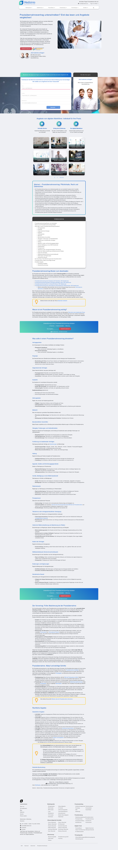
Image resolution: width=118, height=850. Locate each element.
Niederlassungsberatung (80, 817)
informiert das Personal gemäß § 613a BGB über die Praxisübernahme (67, 504)
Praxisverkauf (43, 632)
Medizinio (34, 787)
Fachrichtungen (74, 7)
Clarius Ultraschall (62, 822)
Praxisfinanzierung (90, 818)
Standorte (22, 821)
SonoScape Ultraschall (63, 829)
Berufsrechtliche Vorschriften (44, 237)
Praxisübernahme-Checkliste (72, 670)
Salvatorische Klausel (42, 257)
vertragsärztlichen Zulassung (41, 518)
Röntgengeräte (51, 806)
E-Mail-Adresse (24, 100)
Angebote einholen (26, 48)
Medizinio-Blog (39, 787)
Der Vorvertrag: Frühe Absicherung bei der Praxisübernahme (48, 258)
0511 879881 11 (95, 3)
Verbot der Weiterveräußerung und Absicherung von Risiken (51, 251)
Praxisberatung (62, 7)
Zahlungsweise (41, 234)
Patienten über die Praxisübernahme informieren (62, 699)
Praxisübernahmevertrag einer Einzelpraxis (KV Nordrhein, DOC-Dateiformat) (52, 280)
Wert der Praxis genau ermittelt (71, 677)
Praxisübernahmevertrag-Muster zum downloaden (46, 223)
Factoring (60, 838)
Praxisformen (88, 820)
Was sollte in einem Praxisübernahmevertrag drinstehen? (47, 226)
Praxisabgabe (59, 673)
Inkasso (49, 840)
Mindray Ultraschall (62, 831)
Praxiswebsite (89, 808)
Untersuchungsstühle (62, 809)
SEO (76, 809)
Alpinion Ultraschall (52, 824)
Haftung (39, 241)
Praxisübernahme (89, 817)
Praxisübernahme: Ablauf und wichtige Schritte (45, 260)
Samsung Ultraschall (52, 829)
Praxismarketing (79, 804)
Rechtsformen (78, 822)
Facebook (24, 827)
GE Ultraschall (61, 824)
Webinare (22, 812)
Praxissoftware (51, 7)
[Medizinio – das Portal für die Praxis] (27, 3)
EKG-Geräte (50, 808)
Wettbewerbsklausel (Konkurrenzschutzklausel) (48, 254)
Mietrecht (40, 235)
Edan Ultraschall (51, 831)
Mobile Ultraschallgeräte (63, 814)
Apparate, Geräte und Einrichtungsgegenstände (48, 243)
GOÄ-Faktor (50, 838)
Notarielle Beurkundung (43, 265)
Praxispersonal (41, 248)
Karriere (22, 814)
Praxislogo (77, 808)
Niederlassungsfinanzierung (76, 682)
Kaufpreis (40, 232)
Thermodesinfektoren (63, 811)
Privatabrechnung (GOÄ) (63, 836)
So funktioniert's (23, 808)
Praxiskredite (43, 683)
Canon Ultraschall (52, 822)
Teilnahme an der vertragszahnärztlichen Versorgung (49, 249)
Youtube (23, 829)
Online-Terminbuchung (80, 829)
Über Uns (22, 806)
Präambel (40, 229)
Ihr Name (23, 93)
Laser (49, 811)
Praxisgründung (78, 818)
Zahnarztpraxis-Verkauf (54, 632)
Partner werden (23, 816)
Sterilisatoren (51, 813)
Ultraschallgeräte (62, 806)
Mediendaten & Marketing (25, 819)
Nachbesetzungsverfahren (68, 728)
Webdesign (77, 811)
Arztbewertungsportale (80, 806)
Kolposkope (60, 816)
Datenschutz (33, 845)
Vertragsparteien (41, 227)
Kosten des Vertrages (42, 252)
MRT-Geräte (50, 809)
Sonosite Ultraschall (62, 825)
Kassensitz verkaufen (62, 300)
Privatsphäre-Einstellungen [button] (42, 845)
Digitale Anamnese (90, 828)
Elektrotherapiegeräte (90, 837)
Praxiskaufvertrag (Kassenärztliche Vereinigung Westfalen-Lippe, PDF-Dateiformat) (53, 282)
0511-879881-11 (25, 823)
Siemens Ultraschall (62, 827)
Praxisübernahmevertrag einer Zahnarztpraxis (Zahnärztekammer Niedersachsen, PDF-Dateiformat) (57, 285)
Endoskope (50, 816)
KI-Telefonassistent (79, 831)
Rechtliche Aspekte (39, 262)
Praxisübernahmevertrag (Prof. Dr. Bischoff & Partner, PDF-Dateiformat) (50, 284)
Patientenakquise (89, 806)
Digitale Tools (78, 825)
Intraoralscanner (61, 813)
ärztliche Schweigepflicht (58, 737)
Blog (21, 810)
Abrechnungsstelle (52, 836)
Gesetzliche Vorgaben (42, 263)
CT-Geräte (60, 808)
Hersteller (85, 7)
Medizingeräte (28, 7)
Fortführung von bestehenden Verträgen (46, 240)
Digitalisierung (39, 7)
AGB (21, 845)
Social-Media (88, 809)
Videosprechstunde (90, 829)
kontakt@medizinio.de (84, 3)
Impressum (26, 845)
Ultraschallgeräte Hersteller (54, 820)
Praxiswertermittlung (79, 820)
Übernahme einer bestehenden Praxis (76, 312)
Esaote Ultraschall (52, 825)
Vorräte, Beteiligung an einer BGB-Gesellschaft (48, 244)
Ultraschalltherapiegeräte (80, 837)
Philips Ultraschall (52, 827)
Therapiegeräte (79, 835)
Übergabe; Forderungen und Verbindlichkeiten (48, 238)
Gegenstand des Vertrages (43, 231)
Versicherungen (53, 444)
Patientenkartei (41, 246)
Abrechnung (50, 834)
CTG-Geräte (50, 814)
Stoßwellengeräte (79, 838)
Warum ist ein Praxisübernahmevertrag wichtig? (45, 224)
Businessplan (59, 683)
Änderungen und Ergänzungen (44, 255)
